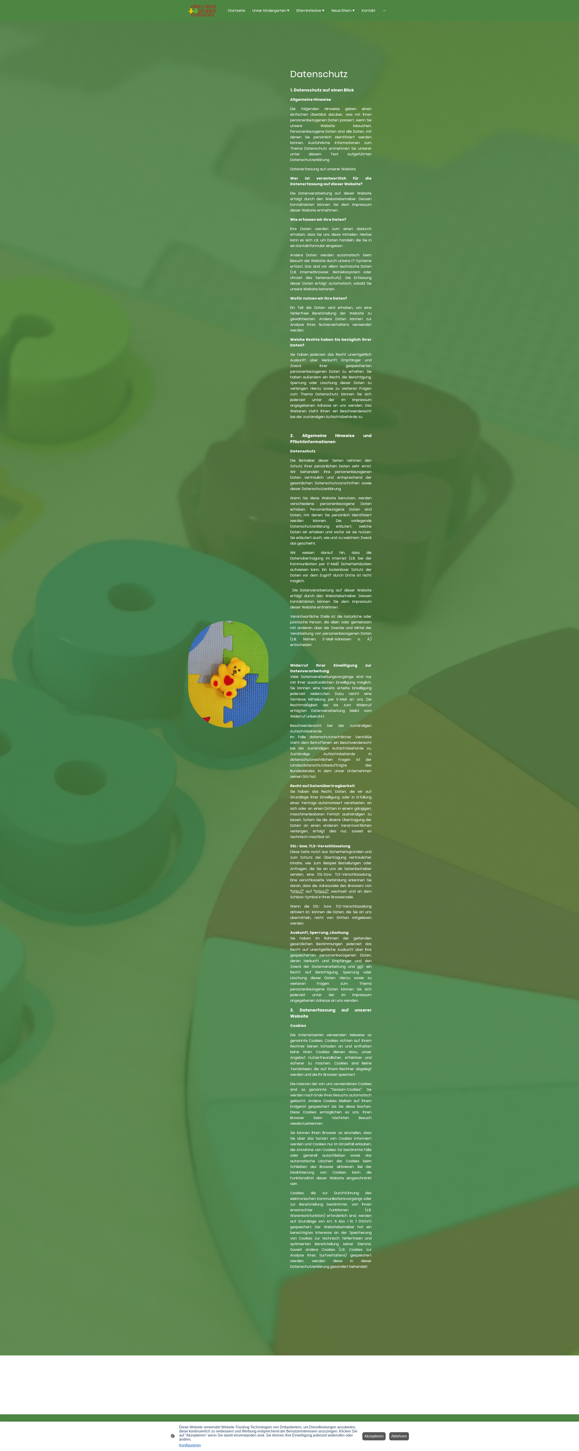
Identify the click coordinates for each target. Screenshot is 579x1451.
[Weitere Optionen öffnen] (384, 10)
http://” (298, 891)
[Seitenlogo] (202, 10)
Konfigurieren (190, 1445)
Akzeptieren (374, 1436)
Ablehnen (399, 1436)
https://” (322, 891)
